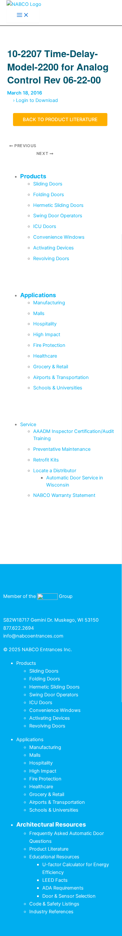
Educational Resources (54, 857)
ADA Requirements (63, 888)
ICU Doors (44, 226)
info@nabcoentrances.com (33, 636)
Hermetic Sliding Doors (58, 205)
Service (28, 424)
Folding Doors (48, 194)
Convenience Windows (59, 237)
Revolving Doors (51, 258)
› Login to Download (35, 100)
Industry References (51, 912)
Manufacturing (49, 303)
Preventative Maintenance (61, 449)
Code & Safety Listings (54, 904)
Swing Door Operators (57, 216)
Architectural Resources (51, 824)
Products (33, 176)
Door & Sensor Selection (69, 896)
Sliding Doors (47, 184)
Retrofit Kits (46, 460)
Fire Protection (49, 345)
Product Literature (48, 849)
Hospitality (45, 324)
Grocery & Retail (50, 367)
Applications (38, 295)
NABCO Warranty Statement (64, 495)
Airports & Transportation (61, 377)
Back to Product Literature (60, 119)
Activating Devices (53, 248)
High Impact (46, 334)
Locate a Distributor (54, 471)
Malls (39, 313)
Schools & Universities (57, 388)
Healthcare (45, 356)
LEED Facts (55, 880)
